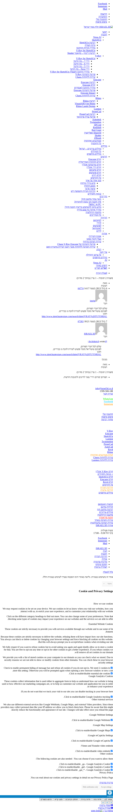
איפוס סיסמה (101, 22)
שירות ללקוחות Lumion (102, 460)
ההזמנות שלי (101, 19)
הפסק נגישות (105, 805)
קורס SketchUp (106, 476)
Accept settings (106, 787)
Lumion (109, 439)
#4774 (81, 288)
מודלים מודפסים (106, 492)
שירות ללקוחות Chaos (103, 457)
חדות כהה (97, 799)
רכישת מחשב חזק (105, 509)
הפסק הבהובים (71, 799)
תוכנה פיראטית (106, 517)
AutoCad (108, 447)
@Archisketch (97, 341)
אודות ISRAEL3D (104, 525)
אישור (109, 584)
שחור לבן (108, 799)
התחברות (103, 16)
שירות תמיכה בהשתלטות (101, 522)
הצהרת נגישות (104, 808)
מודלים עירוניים (106, 512)
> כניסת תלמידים (105, 474)
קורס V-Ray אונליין (104, 471)
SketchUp (108, 436)
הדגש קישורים (46, 799)
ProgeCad (108, 444)
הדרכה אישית (106, 490)
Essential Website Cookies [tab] (101, 624)
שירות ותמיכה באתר (104, 520)
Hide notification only (90, 787)
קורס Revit (108, 482)
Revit (110, 449)
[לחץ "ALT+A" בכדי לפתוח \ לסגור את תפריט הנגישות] (109, 792)
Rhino (110, 452)
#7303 (81, 321)
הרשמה (103, 14)
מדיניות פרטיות (106, 782)
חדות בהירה (85, 799)
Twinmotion (107, 441)
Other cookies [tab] (106, 753)
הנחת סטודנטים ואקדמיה (101, 455)
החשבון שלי (108, 414)
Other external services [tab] (102, 699)
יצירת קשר (108, 394)
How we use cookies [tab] (103, 603)
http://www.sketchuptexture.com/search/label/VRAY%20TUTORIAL (74, 316)
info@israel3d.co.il (104, 388)
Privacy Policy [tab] (106, 772)
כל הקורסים (107, 484)
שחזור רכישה (107, 419)
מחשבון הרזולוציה (105, 515)
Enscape (109, 433)
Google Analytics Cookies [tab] (101, 676)
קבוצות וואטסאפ (105, 504)
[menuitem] (53, 14)
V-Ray (110, 431)
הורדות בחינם (107, 507)
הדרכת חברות (106, 487)
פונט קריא (59, 799)
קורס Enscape (106, 479)
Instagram (108, 404)
